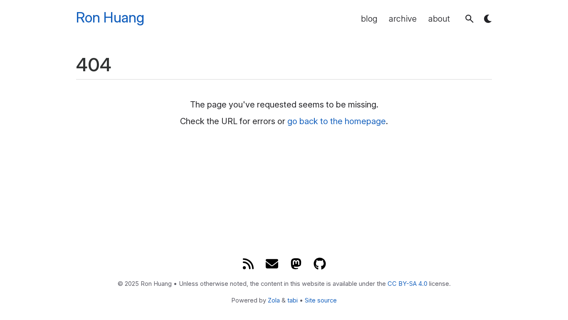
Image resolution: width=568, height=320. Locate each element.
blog (369, 19)
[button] (469, 18)
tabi (292, 300)
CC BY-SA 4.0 (407, 284)
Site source (321, 300)
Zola (274, 300)
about (439, 19)
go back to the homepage (336, 121)
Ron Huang (110, 17)
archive (403, 19)
